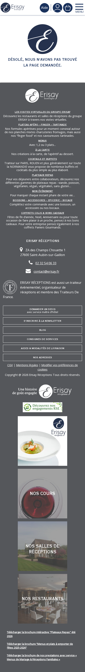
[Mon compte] (57, 8)
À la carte (42, 149)
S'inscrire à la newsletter (42, 321)
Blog (42, 330)
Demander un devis (42, 311)
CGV (10, 365)
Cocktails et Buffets (42, 159)
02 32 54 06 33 (45, 263)
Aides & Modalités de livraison (42, 348)
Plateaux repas (42, 175)
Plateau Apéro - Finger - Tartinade (42, 124)
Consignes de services (42, 339)
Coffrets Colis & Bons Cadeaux (42, 213)
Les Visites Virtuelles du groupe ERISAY (42, 112)
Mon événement (42, 191)
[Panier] (68, 8)
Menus (42, 140)
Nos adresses (42, 357)
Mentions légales (27, 365)
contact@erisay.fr (46, 271)
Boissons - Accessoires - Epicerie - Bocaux (42, 200)
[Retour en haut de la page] (77, 664)
